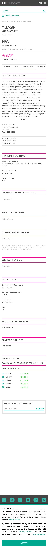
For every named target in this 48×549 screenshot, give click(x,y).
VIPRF (8, 380)
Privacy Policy (14, 519)
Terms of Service (38, 534)
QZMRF (9, 373)
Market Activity (6, 22)
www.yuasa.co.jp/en (9, 138)
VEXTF (9, 377)
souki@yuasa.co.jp (8, 143)
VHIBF (8, 387)
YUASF (19, 22)
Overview (6, 67)
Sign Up (40, 409)
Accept (24, 543)
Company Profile (27, 67)
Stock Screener (11, 16)
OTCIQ (39, 3)
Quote (16, 67)
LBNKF (9, 384)
